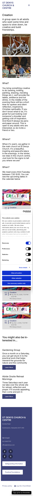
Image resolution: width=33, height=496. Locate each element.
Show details (23, 267)
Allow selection (16, 278)
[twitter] (10, 451)
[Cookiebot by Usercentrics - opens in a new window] (23, 211)
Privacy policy (7, 486)
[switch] (28, 248)
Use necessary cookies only (16, 283)
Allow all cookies (16, 273)
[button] (28, 5)
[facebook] (4, 451)
